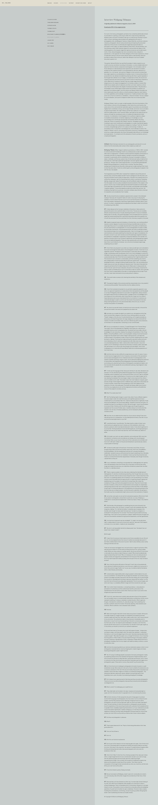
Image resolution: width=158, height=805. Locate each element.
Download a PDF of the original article (114, 27)
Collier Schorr (52, 19)
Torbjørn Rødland (53, 22)
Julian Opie (50, 40)
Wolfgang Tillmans (53, 37)
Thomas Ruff (51, 31)
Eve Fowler (50, 46)
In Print (71, 3)
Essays (56, 3)
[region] (71, 412)
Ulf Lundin (50, 43)
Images (49, 3)
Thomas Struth (51, 28)
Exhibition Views (81, 3)
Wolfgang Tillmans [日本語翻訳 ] (56, 34)
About (90, 3)
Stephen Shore (51, 25)
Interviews (63, 3)
